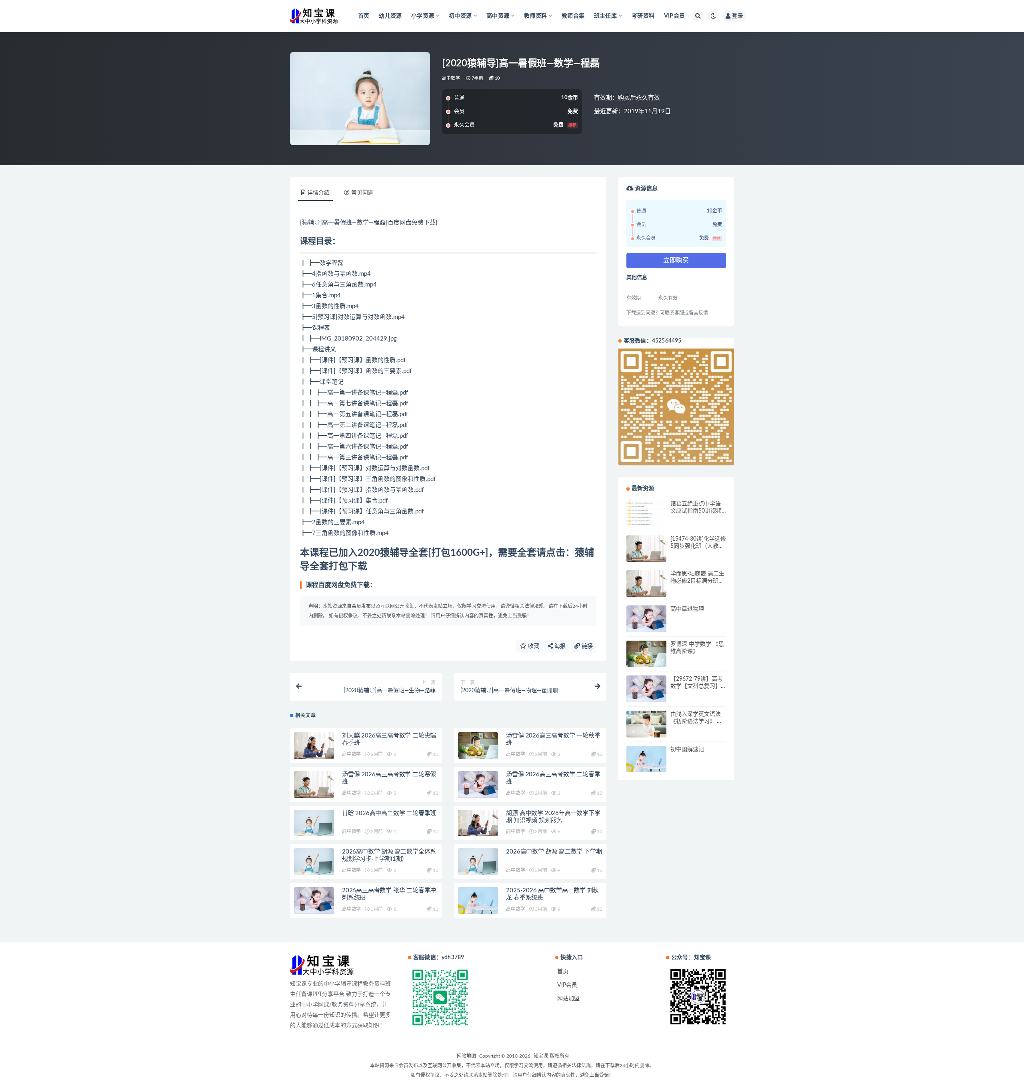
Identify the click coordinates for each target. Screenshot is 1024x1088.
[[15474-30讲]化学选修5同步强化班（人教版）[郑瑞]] (646, 548)
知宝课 (541, 1056)
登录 (737, 16)
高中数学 (451, 78)
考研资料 (643, 16)
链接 (586, 646)
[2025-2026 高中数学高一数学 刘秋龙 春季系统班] (478, 900)
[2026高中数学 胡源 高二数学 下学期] (478, 861)
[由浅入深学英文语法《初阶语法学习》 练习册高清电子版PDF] (646, 724)
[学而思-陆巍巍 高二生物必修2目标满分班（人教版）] (646, 583)
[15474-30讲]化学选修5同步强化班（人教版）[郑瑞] (698, 546)
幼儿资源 (390, 16)
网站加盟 (568, 999)
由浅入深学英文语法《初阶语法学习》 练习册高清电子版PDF (696, 721)
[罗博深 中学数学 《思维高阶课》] (646, 654)
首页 (363, 16)
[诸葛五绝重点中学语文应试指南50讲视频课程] (646, 513)
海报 (559, 646)
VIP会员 (674, 16)
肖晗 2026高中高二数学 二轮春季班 (389, 813)
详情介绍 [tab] (318, 193)
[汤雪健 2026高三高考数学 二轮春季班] (478, 784)
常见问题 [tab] (362, 193)
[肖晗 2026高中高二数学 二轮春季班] (314, 823)
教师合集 (573, 16)
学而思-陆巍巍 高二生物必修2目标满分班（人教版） (697, 581)
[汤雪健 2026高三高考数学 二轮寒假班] (314, 784)
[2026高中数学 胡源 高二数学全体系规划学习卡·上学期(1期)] (314, 861)
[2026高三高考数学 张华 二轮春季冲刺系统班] (314, 900)
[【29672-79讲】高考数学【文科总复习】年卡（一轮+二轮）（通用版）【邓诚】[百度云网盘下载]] (646, 688)
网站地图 (466, 1056)
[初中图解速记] (646, 759)
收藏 (532, 646)
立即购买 (676, 260)
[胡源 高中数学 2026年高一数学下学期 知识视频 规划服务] (478, 823)
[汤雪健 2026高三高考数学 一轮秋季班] (478, 745)
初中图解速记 (687, 749)
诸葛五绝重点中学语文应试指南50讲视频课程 (696, 511)
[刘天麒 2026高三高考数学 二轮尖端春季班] (314, 745)
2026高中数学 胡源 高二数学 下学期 (554, 852)
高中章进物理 (687, 609)
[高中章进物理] (646, 618)
